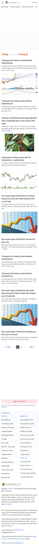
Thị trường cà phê (7, 423)
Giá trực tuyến (15, 7)
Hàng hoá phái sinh (8, 462)
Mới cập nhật (6, 477)
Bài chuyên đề (6, 420)
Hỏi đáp (4, 439)
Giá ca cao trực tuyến (27, 439)
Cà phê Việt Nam (7, 431)
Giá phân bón (24, 450)
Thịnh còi (11, 488)
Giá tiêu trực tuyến (26, 431)
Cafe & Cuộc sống (7, 470)
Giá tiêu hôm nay (27, 7)
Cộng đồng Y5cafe (8, 435)
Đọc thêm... (8, 504)
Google (34, 536)
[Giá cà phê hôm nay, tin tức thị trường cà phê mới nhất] (12, 2)
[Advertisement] (19, 30)
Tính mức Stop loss (26, 469)
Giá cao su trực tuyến (27, 435)
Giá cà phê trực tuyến (27, 423)
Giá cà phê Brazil (25, 443)
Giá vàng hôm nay (26, 446)
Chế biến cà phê (7, 454)
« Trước (8, 347)
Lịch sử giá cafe (25, 461)
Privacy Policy (6, 539)
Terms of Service (19, 539)
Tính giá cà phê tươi (26, 477)
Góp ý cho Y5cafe (19, 401)
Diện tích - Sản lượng (8, 446)
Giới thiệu (34, 2)
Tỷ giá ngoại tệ (25, 454)
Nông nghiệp (6, 466)
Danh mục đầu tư (25, 465)
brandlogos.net (18, 543)
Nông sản (5, 458)
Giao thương (5, 473)
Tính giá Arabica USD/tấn (28, 473)
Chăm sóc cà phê (7, 450)
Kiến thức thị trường (8, 427)
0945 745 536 (18, 530)
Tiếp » (31, 347)
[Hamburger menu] (3, 2)
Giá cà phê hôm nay (26, 420)
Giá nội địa (4, 7)
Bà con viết (5, 443)
